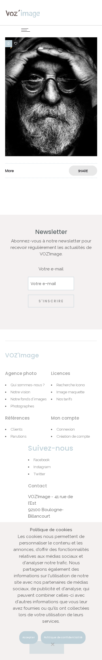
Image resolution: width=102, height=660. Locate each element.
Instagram (42, 466)
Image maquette (70, 392)
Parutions (18, 436)
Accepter (28, 637)
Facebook (41, 459)
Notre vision (20, 392)
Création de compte (73, 436)
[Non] (46, 647)
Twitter (39, 474)
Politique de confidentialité (63, 637)
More (9, 170)
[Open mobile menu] (27, 30)
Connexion (65, 429)
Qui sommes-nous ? (27, 385)
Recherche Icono (70, 385)
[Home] (23, 13)
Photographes (22, 406)
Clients (16, 429)
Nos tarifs (64, 399)
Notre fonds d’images (28, 399)
